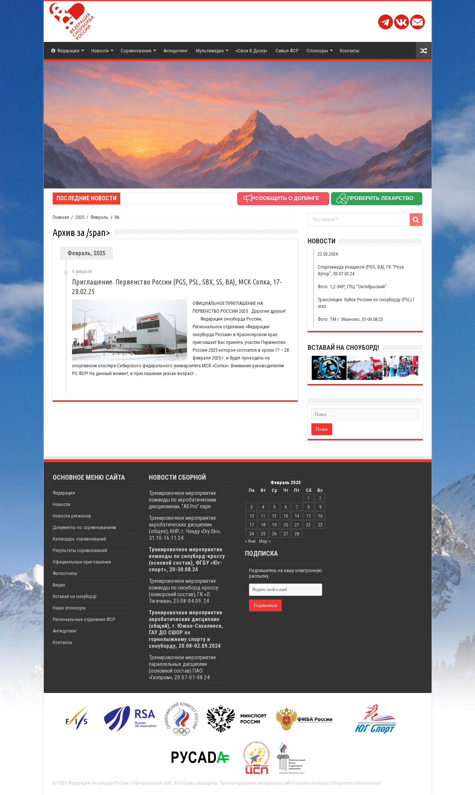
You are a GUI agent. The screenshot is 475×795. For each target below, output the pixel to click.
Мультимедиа (210, 50)
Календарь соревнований (79, 539)
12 (274, 516)
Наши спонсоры (69, 608)
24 (251, 533)
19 (274, 525)
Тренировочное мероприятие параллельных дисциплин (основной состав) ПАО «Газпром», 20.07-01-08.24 (182, 667)
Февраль (99, 217)
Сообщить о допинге (287, 198)
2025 (79, 217)
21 (297, 525)
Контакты (349, 50)
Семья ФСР (286, 50)
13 (286, 516)
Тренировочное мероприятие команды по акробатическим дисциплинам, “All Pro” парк (182, 500)
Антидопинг (175, 50)
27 (286, 533)
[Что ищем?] (416, 219)
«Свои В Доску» (251, 50)
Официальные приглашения (82, 562)
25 (263, 533)
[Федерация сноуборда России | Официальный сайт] (71, 20)
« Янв (250, 541)
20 (286, 525)
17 (251, 525)
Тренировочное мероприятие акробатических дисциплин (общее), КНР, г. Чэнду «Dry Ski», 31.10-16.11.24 (185, 528)
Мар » (265, 541)
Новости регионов (72, 516)
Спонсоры (317, 50)
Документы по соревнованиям (84, 527)
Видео (59, 585)
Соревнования (136, 50)
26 (274, 533)
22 (308, 525)
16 (320, 516)
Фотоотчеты (65, 573)
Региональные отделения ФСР (84, 619)
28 (297, 533)
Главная (61, 217)
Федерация (68, 50)
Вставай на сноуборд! (74, 596)
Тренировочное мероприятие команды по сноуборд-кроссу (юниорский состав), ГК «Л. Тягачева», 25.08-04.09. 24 (183, 591)
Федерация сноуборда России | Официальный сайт (120, 783)
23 (320, 525)
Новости (100, 50)
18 (263, 525)
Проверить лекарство (380, 198)
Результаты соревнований (80, 550)
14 (297, 516)
